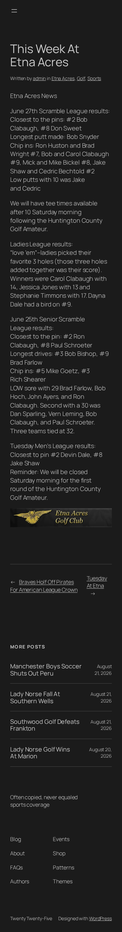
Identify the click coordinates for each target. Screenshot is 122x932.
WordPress (100, 918)
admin (39, 78)
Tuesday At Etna (97, 582)
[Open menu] (14, 11)
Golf (81, 78)
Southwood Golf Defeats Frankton (45, 725)
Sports (94, 78)
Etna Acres (63, 78)
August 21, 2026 (103, 669)
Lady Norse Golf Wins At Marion (40, 753)
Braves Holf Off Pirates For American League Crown (44, 585)
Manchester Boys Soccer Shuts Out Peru (46, 670)
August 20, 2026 (100, 752)
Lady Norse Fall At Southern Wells (35, 697)
